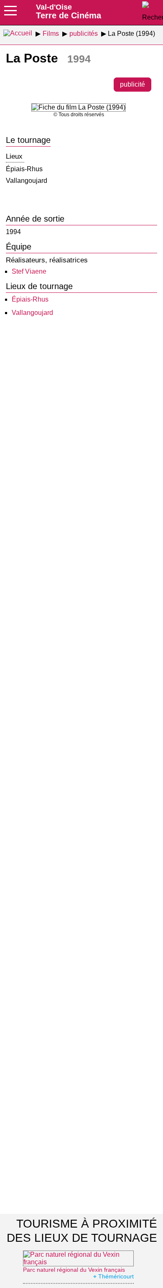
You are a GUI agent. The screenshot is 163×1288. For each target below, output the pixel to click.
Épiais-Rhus (30, 299)
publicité (132, 84)
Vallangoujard (32, 312)
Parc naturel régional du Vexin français (74, 1269)
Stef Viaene (29, 271)
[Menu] (10, 13)
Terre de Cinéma (68, 11)
